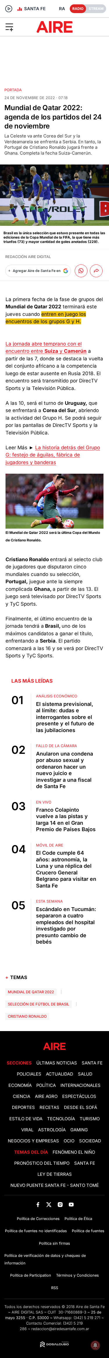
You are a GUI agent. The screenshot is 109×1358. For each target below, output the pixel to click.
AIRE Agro (46, 1096)
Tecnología (61, 1118)
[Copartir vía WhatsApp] (81, 270)
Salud (85, 1074)
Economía (20, 1085)
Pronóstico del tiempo (41, 1163)
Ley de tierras (54, 1174)
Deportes (23, 1107)
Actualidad (59, 1074)
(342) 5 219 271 (87, 1318)
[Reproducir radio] (9, 9)
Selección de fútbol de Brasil (38, 1004)
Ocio (69, 1141)
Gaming (79, 1129)
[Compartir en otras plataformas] (96, 270)
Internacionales (80, 1085)
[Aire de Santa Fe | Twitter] (49, 1204)
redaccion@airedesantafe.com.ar (60, 1329)
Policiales (29, 1074)
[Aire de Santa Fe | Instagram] (60, 1204)
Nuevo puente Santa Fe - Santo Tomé (54, 1185)
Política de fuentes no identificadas (36, 1231)
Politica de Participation (30, 1275)
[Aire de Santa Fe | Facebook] (38, 1204)
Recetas (49, 1107)
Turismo (90, 1118)
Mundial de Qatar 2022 (31, 992)
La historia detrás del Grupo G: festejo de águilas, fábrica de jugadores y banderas (53, 455)
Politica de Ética (78, 1218)
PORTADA (13, 90)
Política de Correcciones (38, 1218)
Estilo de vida (25, 1118)
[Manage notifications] (95, 1345)
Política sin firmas (54, 1243)
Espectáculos (79, 1096)
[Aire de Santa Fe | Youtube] (71, 1204)
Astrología (52, 1129)
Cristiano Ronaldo (27, 1016)
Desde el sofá (80, 1107)
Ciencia (21, 1096)
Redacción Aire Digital (28, 257)
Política (46, 1085)
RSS (54, 1288)
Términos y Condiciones (77, 1275)
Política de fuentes (88, 1231)
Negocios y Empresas (33, 1141)
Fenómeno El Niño (74, 1152)
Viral (27, 1129)
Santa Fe (92, 1063)
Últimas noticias (56, 1063)
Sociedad (90, 1141)
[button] (17, 27)
